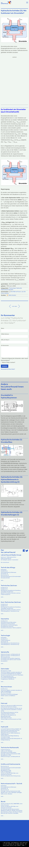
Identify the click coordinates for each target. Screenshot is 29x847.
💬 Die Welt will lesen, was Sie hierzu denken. (13, 292)
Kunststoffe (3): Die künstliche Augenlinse (10, 658)
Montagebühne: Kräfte (6, 671)
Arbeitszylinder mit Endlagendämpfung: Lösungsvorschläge (10, 736)
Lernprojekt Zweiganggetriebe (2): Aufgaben (11, 673)
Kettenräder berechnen (6, 717)
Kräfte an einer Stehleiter (6, 751)
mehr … (2, 580)
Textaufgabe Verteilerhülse (7, 591)
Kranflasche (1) (4, 571)
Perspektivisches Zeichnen (7, 626)
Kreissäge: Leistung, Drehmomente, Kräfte (10, 753)
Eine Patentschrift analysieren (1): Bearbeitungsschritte (8, 715)
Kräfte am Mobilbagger (6, 691)
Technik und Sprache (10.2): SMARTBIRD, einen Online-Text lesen (11, 804)
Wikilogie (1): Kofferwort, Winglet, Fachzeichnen (11, 810)
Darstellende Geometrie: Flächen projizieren (11, 627)
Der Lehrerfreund (5, 562)
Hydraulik (19, 288)
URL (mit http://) (5, 339)
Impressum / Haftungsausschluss (8, 557)
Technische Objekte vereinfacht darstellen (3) (11, 672)
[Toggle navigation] (26, 2)
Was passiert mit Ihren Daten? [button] (8, 369)
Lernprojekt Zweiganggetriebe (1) (8, 677)
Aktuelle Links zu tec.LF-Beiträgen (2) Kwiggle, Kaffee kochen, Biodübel (11, 793)
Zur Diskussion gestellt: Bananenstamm (10, 809)
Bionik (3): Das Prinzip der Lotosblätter (9, 813)
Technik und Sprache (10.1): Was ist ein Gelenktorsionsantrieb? (9, 773)
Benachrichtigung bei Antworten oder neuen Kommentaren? (14, 359)
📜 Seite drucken (11, 295)
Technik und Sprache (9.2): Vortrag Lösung (10, 776)
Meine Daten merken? (8, 362)
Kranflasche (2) (4, 587)
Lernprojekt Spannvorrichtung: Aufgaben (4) (11, 729)
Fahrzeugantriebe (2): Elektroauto (8, 572)
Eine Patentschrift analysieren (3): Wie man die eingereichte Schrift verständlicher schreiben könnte (11, 710)
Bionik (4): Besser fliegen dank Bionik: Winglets (11, 812)
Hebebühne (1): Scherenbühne (8, 623)
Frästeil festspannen (5, 594)
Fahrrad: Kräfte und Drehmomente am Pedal (11, 719)
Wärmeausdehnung (5, 657)
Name (2, 328)
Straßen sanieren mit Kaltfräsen (8, 695)
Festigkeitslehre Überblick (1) (7, 679)
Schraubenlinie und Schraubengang (9, 625)
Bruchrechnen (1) (5, 575)
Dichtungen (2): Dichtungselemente (9, 731)
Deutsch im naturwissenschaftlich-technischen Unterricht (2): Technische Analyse (11, 706)
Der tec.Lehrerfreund (8, 551)
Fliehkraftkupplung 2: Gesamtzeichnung (10, 643)
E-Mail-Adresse (5, 334)
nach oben (14, 306)
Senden (4, 366)
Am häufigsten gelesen (6, 560)
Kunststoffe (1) (4, 661)
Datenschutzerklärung (6, 558)
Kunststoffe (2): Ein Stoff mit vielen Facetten (11, 659)
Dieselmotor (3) (4, 573)
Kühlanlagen (4, 569)
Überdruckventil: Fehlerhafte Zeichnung (10, 730)
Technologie (12, 288)
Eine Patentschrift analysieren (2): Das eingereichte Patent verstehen (9, 713)
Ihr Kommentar (5, 345)
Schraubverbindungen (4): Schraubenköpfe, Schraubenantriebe (11, 577)
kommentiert (15, 560)
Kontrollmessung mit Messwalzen (8, 622)
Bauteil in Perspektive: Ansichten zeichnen (11, 593)
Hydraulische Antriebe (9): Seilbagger (9, 694)
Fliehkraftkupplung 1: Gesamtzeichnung (10, 611)
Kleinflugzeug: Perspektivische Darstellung (11, 590)
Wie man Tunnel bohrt (6, 693)
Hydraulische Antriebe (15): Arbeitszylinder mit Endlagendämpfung (11, 739)
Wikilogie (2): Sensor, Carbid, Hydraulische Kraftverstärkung (10, 733)
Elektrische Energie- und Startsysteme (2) (10, 654)
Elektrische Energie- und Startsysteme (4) (10, 756)
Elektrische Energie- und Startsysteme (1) (10, 655)
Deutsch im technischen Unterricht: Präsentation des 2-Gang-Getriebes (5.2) (12, 675)
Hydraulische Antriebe (7, 289)
